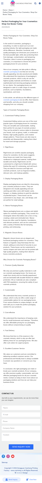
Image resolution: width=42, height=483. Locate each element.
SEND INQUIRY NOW (21, 447)
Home (5, 10)
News (11, 10)
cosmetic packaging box (11, 72)
